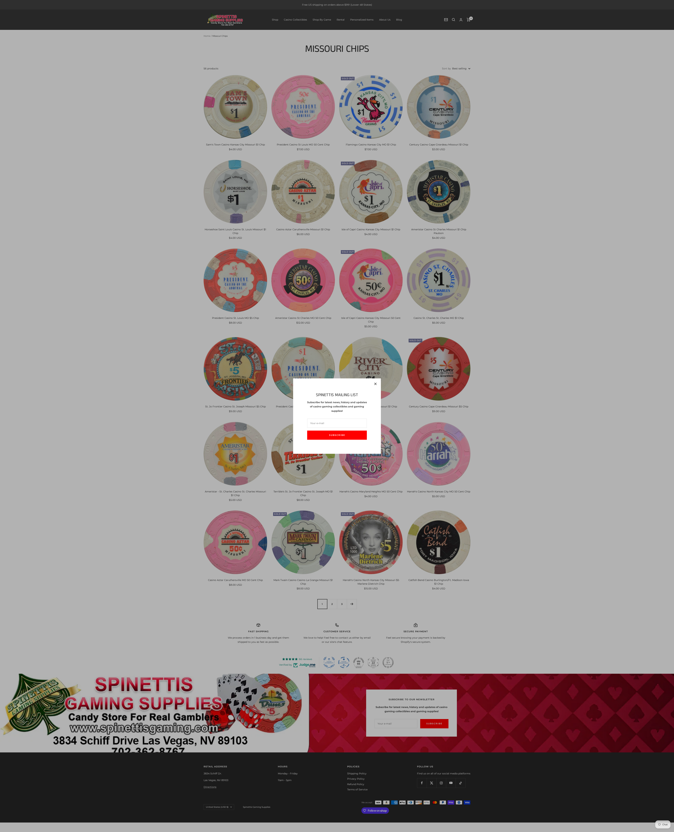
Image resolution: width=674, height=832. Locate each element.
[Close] (375, 384)
